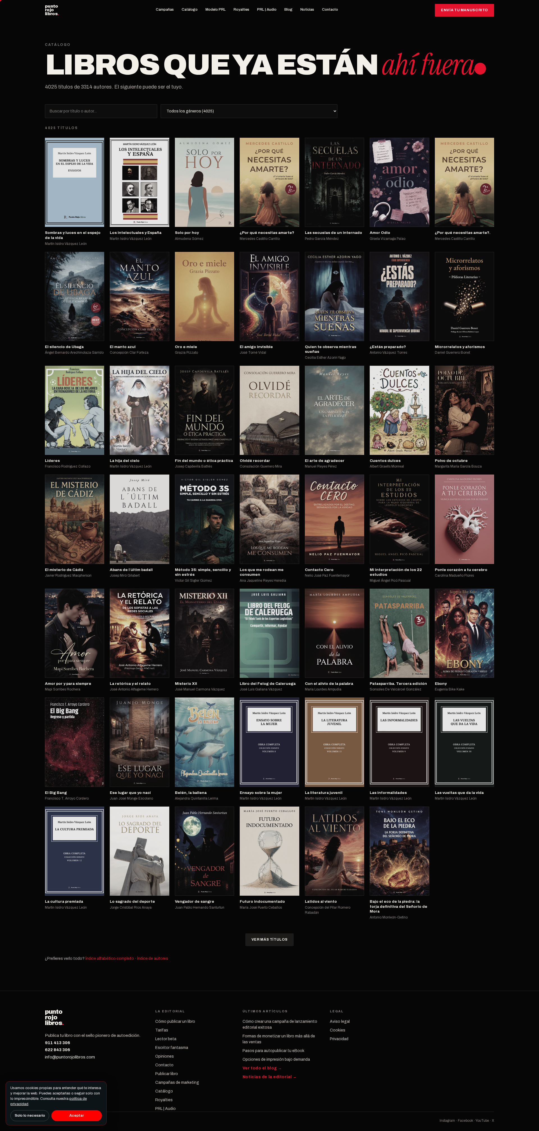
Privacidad (339, 1039)
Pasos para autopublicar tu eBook (273, 1051)
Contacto (330, 10)
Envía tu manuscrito (464, 10)
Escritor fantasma (171, 1048)
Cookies (337, 1030)
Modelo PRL (215, 10)
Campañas (165, 10)
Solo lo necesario (30, 1116)
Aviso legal (340, 1021)
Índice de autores (152, 958)
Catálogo (190, 10)
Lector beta (165, 1039)
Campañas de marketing (177, 1082)
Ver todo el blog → (262, 1068)
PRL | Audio (267, 10)
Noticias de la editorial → (270, 1077)
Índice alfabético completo (109, 958)
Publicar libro (166, 1074)
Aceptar (76, 1116)
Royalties (241, 10)
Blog (288, 10)
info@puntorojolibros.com (70, 1057)
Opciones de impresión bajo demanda (276, 1059)
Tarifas (161, 1030)
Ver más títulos (269, 940)
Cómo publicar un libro (175, 1021)
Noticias (307, 10)
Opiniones (164, 1056)
